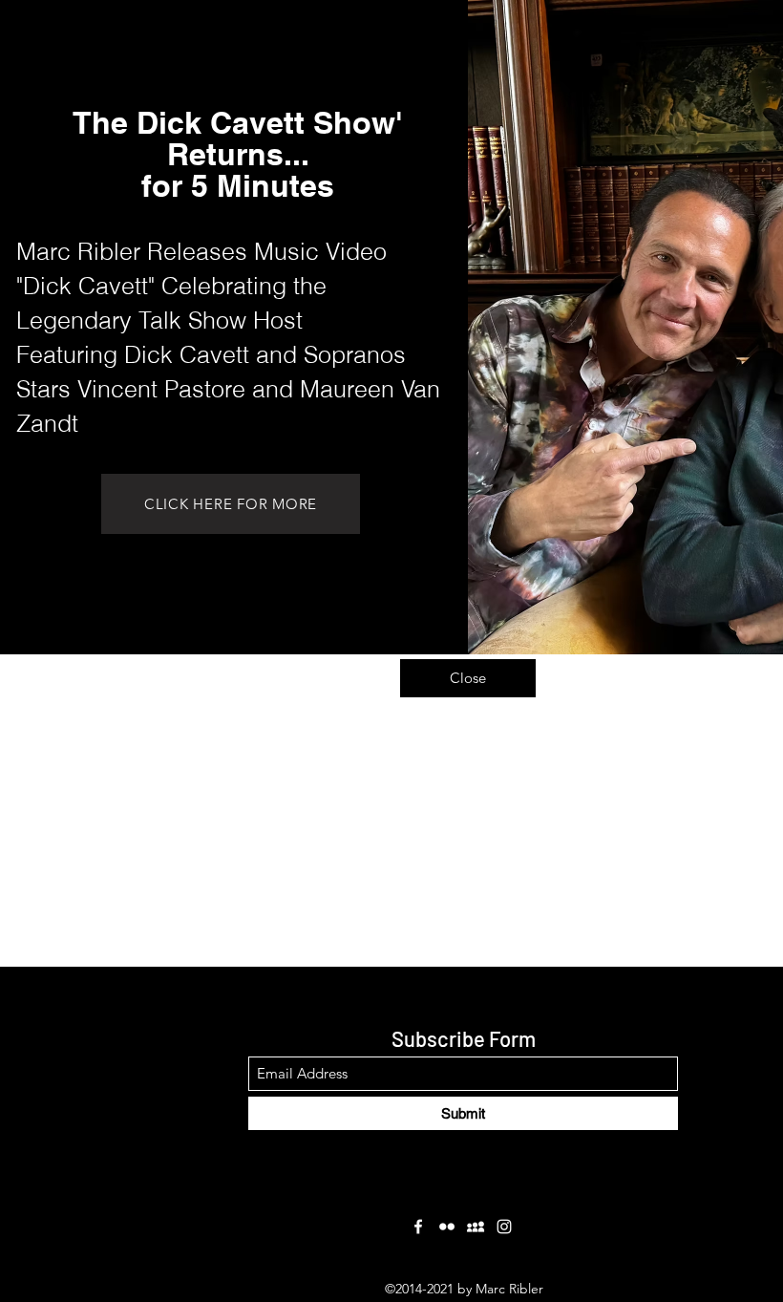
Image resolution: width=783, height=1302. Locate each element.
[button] (468, 678)
